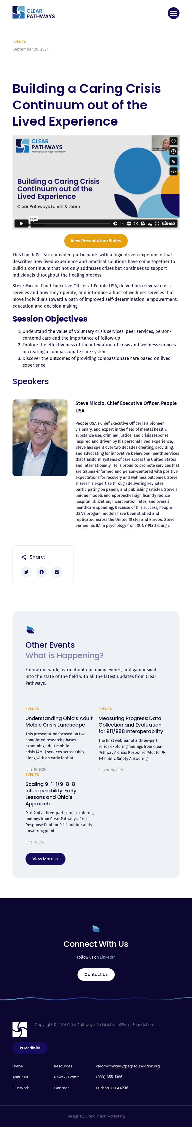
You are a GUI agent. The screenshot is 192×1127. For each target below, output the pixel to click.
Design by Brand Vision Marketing (96, 1116)
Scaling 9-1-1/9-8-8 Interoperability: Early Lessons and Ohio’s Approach (51, 794)
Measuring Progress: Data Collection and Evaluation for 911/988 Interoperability (131, 725)
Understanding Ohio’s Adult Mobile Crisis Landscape (59, 721)
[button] (174, 13)
